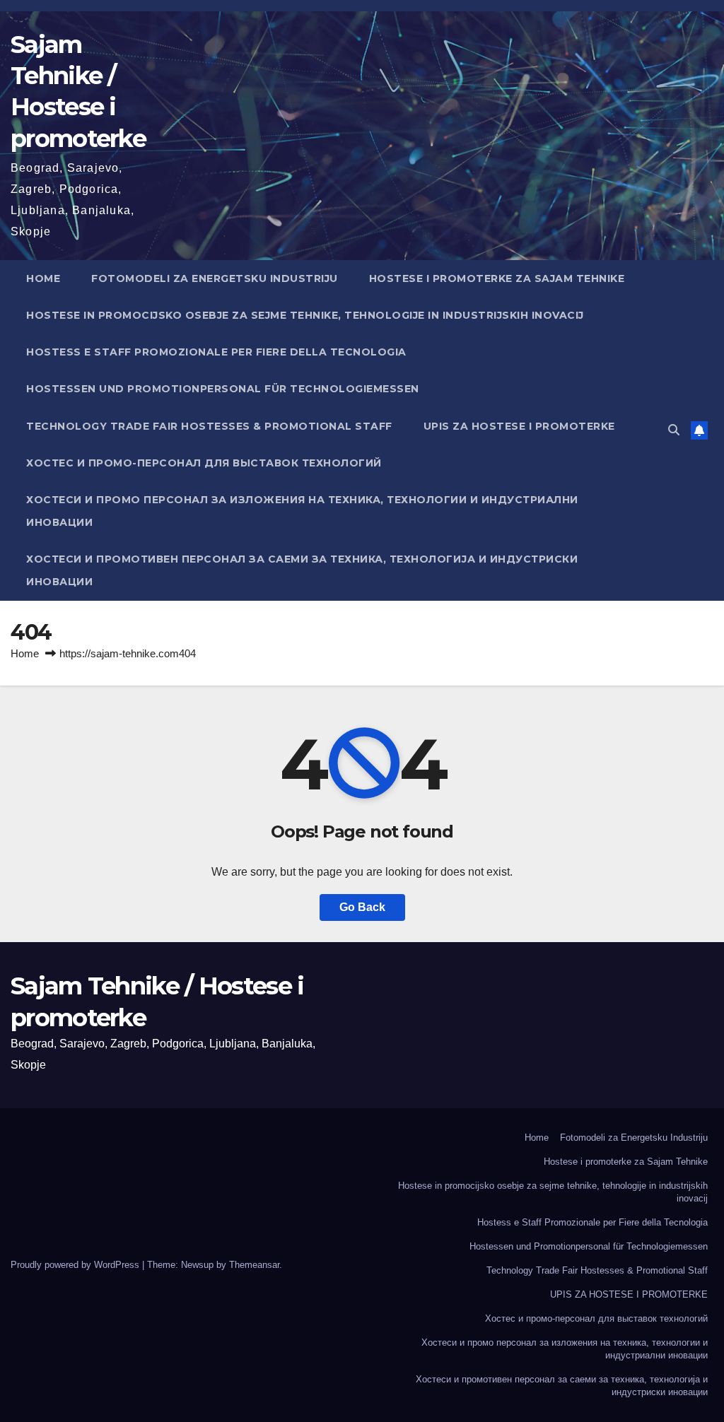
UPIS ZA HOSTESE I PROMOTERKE (519, 426)
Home (43, 278)
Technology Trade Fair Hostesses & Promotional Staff (209, 426)
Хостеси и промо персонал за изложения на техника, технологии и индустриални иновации (302, 511)
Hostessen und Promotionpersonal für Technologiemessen (222, 388)
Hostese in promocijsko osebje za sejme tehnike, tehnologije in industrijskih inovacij (305, 315)
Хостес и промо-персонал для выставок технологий (204, 463)
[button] (673, 430)
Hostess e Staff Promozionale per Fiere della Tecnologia (216, 352)
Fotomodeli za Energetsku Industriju (214, 278)
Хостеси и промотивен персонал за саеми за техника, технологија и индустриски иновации (302, 570)
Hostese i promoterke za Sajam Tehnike (497, 278)
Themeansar (254, 1264)
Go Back (362, 907)
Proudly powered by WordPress (76, 1264)
